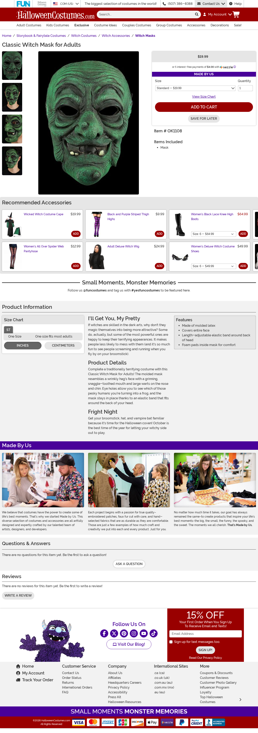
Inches (23, 345)
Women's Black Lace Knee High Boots (212, 217)
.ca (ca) (159, 673)
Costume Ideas (105, 25)
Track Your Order (37, 679)
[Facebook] (104, 633)
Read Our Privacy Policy (205, 658)
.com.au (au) (163, 683)
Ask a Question (129, 564)
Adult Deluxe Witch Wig (123, 246)
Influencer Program (214, 687)
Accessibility (117, 692)
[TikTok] (154, 633)
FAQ (65, 692)
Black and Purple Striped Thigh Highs (128, 217)
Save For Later (204, 118)
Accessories (196, 25)
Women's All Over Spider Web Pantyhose (44, 249)
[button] (217, 14)
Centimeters (63, 345)
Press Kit (114, 697)
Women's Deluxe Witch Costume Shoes (213, 249)
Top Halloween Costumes (211, 699)
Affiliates (114, 678)
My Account (33, 673)
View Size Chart (204, 97)
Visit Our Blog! (131, 644)
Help (238, 4)
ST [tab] (8, 330)
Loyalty (205, 692)
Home (28, 666)
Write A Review (18, 595)
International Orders (77, 687)
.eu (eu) (159, 692)
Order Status (71, 678)
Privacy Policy (119, 687)
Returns (68, 683)
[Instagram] (134, 633)
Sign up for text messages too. (197, 642)
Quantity (244, 81)
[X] (114, 633)
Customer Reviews (214, 678)
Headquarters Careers (124, 683)
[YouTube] (144, 633)
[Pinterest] (124, 633)
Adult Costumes (29, 25)
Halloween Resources (124, 702)
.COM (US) (67, 3)
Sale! (237, 25)
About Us (115, 673)
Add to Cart (204, 107)
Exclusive (81, 25)
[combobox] (144, 14)
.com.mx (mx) (164, 687)
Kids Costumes (57, 25)
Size (158, 81)
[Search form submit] (196, 14)
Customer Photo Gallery (218, 683)
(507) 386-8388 (180, 4)
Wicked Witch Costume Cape (43, 214)
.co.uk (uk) (162, 678)
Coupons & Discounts (216, 673)
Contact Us (211, 4)
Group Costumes (169, 25)
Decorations (220, 25)
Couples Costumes (136, 25)
